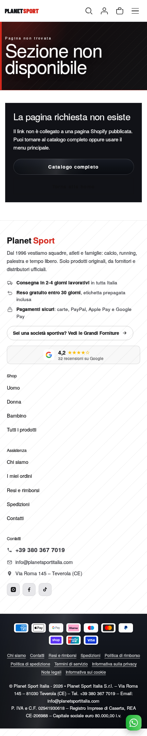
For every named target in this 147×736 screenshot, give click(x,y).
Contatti (15, 518)
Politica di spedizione (30, 664)
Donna (14, 401)
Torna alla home (73, 186)
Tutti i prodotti (21, 429)
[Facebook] (29, 589)
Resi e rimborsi (23, 490)
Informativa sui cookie (86, 672)
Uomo (13, 387)
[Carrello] (120, 11)
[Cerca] (89, 11)
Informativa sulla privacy (114, 664)
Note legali (51, 672)
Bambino (16, 415)
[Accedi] (104, 11)
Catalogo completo (73, 166)
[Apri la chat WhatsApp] (134, 723)
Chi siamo (17, 461)
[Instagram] (13, 589)
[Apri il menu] (135, 11)
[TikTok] (45, 589)
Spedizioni (18, 504)
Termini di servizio (71, 664)
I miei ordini (19, 475)
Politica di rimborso (122, 655)
